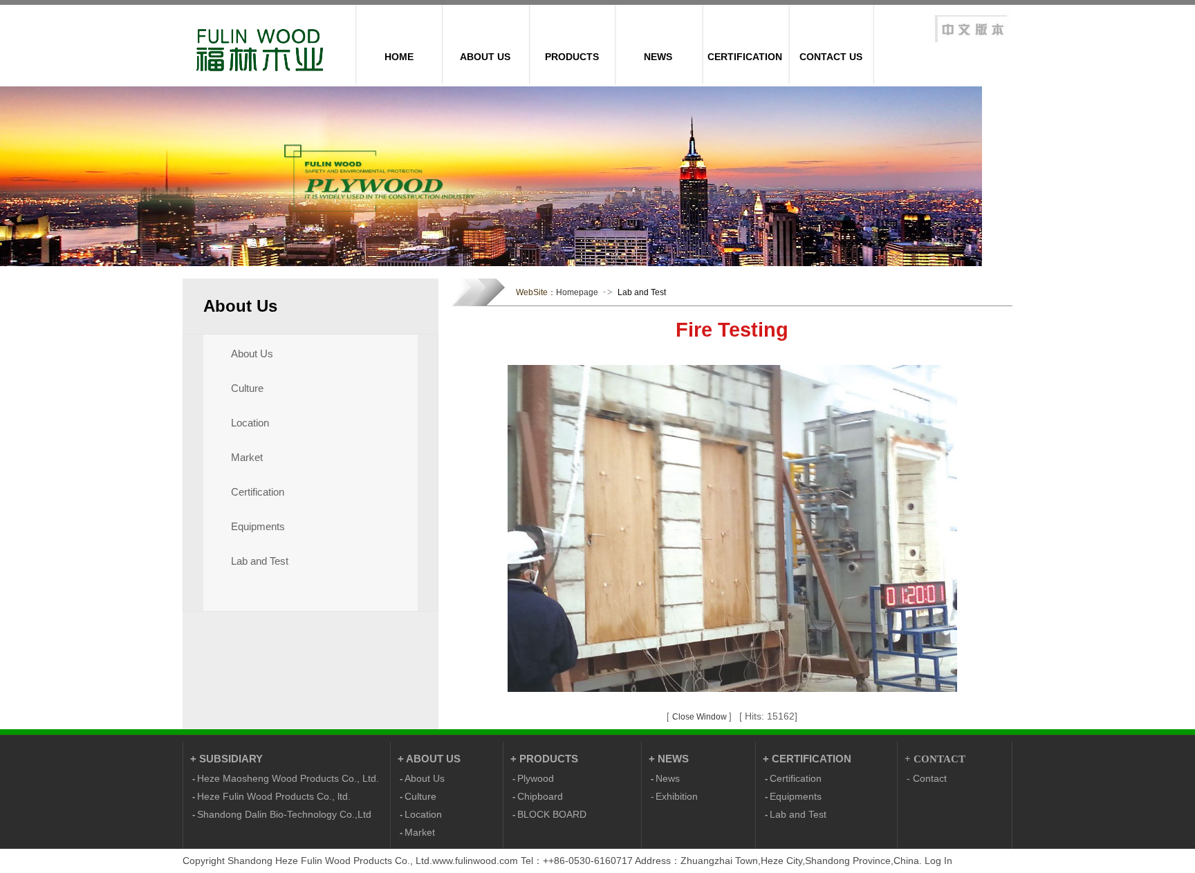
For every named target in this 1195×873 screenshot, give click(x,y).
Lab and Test (259, 561)
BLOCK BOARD (551, 814)
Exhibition (677, 796)
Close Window (700, 717)
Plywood (535, 778)
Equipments (258, 526)
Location (250, 423)
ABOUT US (485, 56)
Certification (257, 492)
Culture (247, 388)
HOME (399, 56)
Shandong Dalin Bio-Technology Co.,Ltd (284, 814)
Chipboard (540, 796)
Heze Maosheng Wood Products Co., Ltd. (288, 778)
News (668, 778)
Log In (938, 860)
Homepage (577, 292)
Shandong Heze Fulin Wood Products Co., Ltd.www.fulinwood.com (373, 860)
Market (247, 457)
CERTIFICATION (744, 56)
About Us (252, 353)
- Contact (927, 778)
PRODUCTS (572, 56)
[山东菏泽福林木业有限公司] (970, 44)
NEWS (658, 56)
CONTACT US (830, 56)
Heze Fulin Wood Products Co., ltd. (274, 796)
